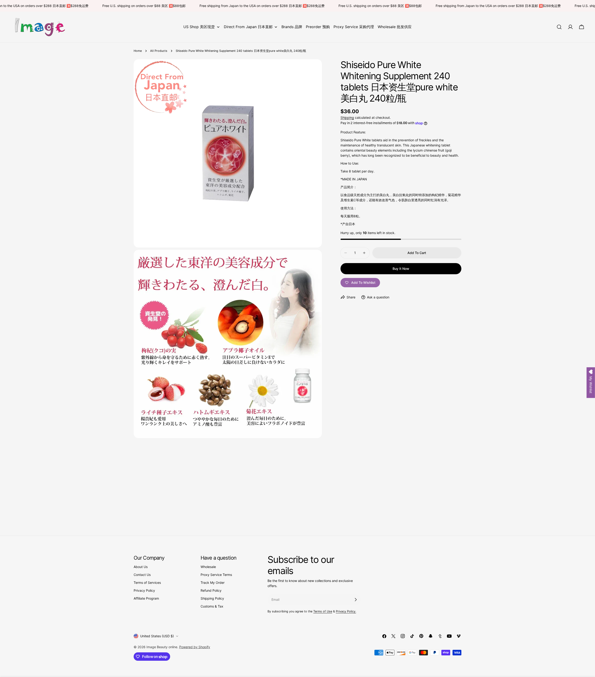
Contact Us (142, 575)
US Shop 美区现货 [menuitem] (199, 26)
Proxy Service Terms (216, 575)
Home (138, 51)
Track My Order (213, 583)
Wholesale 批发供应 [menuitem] (395, 26)
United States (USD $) (157, 636)
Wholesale (208, 567)
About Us (141, 567)
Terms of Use (322, 611)
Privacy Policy (144, 590)
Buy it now (401, 269)
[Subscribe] (355, 599)
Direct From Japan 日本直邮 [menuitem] (248, 26)
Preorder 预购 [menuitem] (318, 26)
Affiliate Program (146, 598)
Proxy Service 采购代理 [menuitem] (354, 26)
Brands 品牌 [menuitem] (291, 26)
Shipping (347, 117)
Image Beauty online (161, 647)
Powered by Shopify (194, 647)
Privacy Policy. (346, 611)
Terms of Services (147, 583)
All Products (158, 51)
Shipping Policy (212, 598)
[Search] (559, 27)
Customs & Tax (212, 606)
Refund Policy (211, 590)
